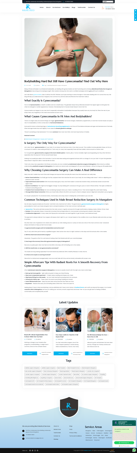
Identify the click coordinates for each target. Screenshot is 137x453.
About (48, 7)
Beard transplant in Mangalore (89, 367)
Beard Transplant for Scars (74, 367)
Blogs (73, 7)
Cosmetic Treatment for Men (65, 374)
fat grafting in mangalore (46, 377)
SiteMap (56, 439)
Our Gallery (66, 7)
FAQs (70, 429)
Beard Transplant (61, 367)
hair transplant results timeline (52, 384)
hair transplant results (103, 381)
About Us (56, 426)
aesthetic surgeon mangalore (48, 367)
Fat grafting (102, 374)
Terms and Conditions (75, 436)
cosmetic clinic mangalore (93, 371)
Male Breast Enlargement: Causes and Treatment (39, 139)
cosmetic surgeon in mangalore (32, 374)
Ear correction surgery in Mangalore (89, 374)
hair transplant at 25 (29, 381)
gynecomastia (37, 94)
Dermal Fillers (76, 374)
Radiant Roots (79, 287)
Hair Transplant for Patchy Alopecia (44, 381)
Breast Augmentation (64, 371)
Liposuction (29, 209)
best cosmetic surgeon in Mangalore (33, 371)
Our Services (56, 7)
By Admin (37, 85)
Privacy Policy (73, 432)
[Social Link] (135, 10)
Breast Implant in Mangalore (78, 371)
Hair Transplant (98, 377)
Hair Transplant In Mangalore (75, 381)
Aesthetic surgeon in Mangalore (32, 367)
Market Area (57, 429)
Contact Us (91, 7)
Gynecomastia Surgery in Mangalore (84, 377)
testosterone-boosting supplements (58, 126)
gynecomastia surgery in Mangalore (92, 204)
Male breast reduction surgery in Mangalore (57, 85)
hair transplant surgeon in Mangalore (70, 384)
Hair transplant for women (60, 381)
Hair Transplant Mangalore (90, 381)
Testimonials (82, 7)
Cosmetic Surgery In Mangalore (49, 374)
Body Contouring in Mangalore (50, 371)
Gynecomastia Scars (68, 377)
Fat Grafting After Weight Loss (31, 377)
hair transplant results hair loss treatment (34, 384)
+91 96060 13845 (69, 1)
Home (41, 7)
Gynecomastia (58, 377)
